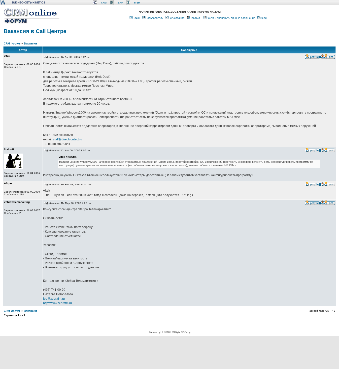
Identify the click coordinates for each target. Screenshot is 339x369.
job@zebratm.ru (54, 298)
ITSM (137, 2)
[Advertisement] (169, 352)
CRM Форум (12, 43)
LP (162, 332)
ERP (120, 2)
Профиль (195, 17)
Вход (263, 17)
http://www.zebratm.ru (57, 303)
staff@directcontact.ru (67, 139)
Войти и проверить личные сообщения (230, 17)
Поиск (136, 17)
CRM (103, 2)
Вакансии (30, 43)
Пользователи (154, 17)
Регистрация (176, 17)
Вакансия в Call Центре (35, 31)
